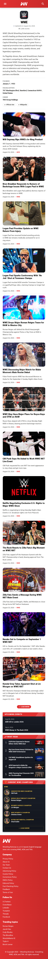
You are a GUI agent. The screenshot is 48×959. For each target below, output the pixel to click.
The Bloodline (8, 935)
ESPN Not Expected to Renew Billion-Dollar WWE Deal (19, 743)
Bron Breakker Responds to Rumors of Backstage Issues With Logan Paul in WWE (23, 185)
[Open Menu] (5, 3)
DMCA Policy (8, 880)
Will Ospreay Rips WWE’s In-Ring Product (23, 139)
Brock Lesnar (8, 944)
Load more (25, 707)
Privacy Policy (8, 859)
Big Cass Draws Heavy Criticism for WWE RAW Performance (21, 751)
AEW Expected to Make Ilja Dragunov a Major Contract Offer (20, 766)
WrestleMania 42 (9, 938)
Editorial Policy (8, 883)
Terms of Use (8, 892)
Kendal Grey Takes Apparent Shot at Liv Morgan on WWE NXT (22, 685)
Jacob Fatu (7, 929)
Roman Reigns (8, 926)
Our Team (6, 865)
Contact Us (7, 868)
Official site (10, 105)
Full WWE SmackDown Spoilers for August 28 (21, 758)
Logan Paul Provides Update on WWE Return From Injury (21, 229)
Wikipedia (23, 105)
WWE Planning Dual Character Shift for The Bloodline (21, 774)
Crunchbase (7, 905)
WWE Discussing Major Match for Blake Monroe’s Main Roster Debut (22, 371)
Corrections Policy (10, 877)
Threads (6, 914)
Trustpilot (6, 911)
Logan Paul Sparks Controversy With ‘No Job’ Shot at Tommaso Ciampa (22, 276)
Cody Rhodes (8, 932)
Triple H (5, 941)
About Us (6, 862)
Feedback (6, 889)
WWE (18, 197)
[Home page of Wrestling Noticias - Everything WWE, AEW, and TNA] (24, 3)
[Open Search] (42, 3)
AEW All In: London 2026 (14, 722)
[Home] (6, 841)
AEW (18, 152)
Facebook (6, 917)
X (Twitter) (6, 902)
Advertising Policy (9, 871)
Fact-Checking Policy (10, 886)
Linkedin (6, 908)
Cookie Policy (8, 874)
